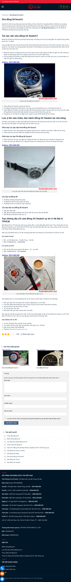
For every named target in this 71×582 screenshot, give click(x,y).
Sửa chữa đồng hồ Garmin (15, 456)
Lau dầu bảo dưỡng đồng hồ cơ (17, 442)
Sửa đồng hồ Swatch (13, 462)
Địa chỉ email (8, 411)
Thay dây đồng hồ (13, 436)
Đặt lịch (65, 7)
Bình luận (7, 380)
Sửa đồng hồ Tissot (13, 459)
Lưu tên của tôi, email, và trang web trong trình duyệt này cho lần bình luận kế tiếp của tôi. (34, 418)
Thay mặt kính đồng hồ (14, 445)
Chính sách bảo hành (9, 566)
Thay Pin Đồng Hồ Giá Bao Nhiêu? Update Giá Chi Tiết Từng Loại (28, 447)
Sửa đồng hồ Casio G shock (16, 450)
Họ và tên (7, 395)
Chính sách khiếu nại (8, 569)
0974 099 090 (14, 1)
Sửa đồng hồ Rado (13, 453)
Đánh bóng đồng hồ (13, 439)
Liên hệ (4, 572)
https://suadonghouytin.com (18, 329)
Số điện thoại (8, 403)
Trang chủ (5, 15)
